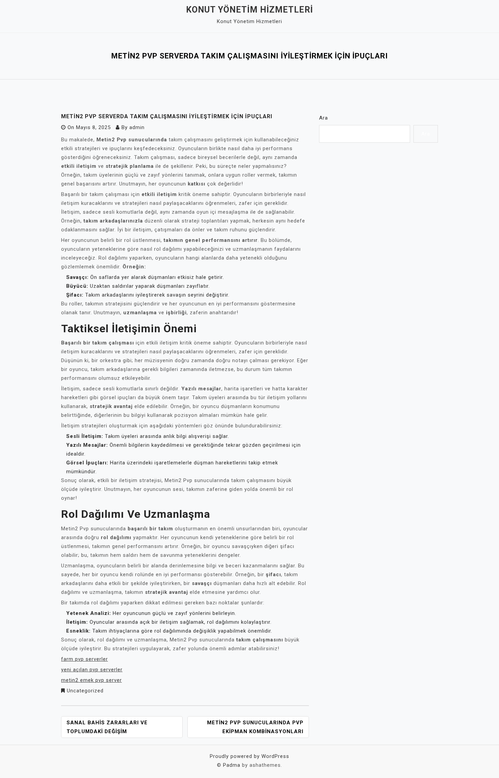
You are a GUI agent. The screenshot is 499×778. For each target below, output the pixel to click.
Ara (323, 118)
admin (137, 127)
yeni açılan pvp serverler (92, 670)
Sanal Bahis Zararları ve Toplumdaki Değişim (107, 727)
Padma (231, 765)
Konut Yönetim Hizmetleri (249, 10)
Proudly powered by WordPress (249, 756)
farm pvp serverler (84, 659)
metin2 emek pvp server (91, 680)
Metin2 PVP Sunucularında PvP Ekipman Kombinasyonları (255, 727)
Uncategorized (85, 691)
